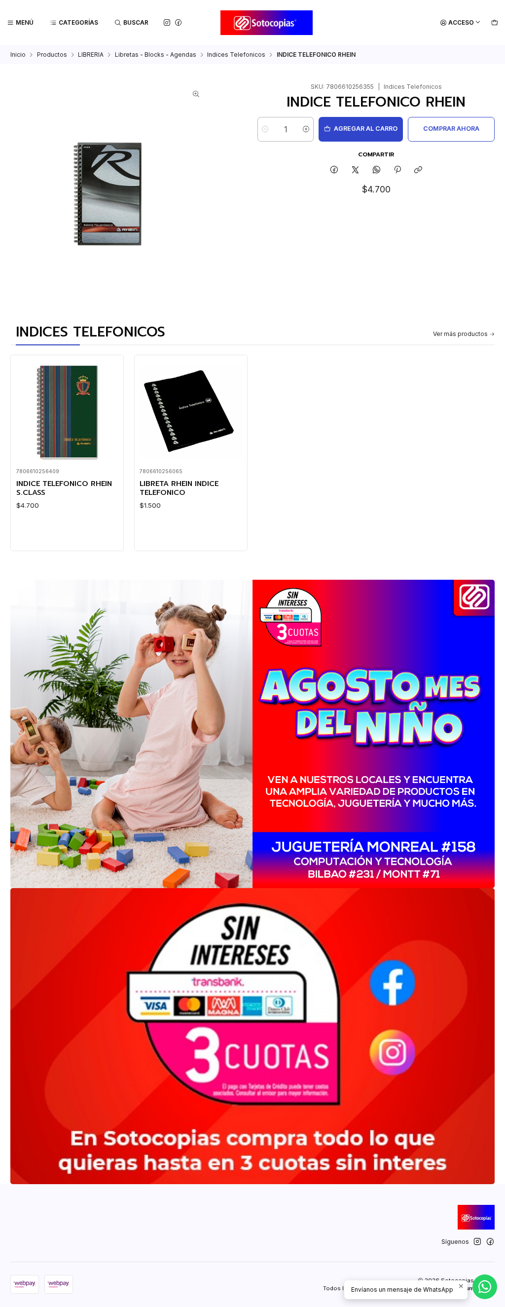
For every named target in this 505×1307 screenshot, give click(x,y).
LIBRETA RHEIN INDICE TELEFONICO (179, 488)
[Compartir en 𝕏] (355, 170)
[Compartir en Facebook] (334, 170)
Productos (52, 55)
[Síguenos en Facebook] (178, 22)
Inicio (18, 55)
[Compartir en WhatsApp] (376, 170)
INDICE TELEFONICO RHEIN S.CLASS (64, 488)
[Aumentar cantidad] (306, 129)
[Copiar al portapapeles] (418, 170)
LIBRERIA (91, 55)
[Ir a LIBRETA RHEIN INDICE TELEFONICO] (191, 412)
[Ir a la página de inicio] (266, 22)
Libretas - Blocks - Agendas (155, 55)
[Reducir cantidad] (265, 129)
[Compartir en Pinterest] (397, 170)
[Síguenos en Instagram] (167, 22)
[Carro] (494, 23)
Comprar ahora (451, 128)
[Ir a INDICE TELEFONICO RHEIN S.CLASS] (67, 412)
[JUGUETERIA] (252, 734)
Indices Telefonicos (236, 55)
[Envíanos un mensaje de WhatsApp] (484, 1286)
